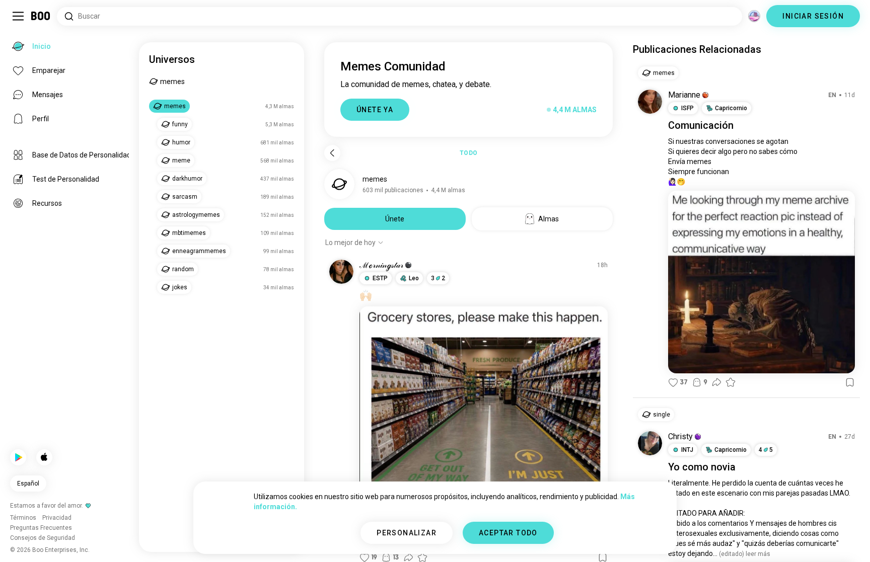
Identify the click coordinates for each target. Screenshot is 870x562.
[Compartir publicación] (716, 382)
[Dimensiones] (754, 16)
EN (832, 95)
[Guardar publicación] (850, 382)
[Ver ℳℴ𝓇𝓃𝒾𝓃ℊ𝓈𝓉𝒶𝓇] (341, 272)
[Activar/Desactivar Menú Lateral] (18, 16)
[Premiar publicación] (731, 382)
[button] (408, 265)
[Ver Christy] (650, 443)
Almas (548, 219)
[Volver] (332, 153)
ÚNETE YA (374, 110)
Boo (41, 16)
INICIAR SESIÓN (813, 16)
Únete (394, 219)
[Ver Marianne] (650, 102)
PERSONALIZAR (407, 533)
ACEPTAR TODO (508, 533)
